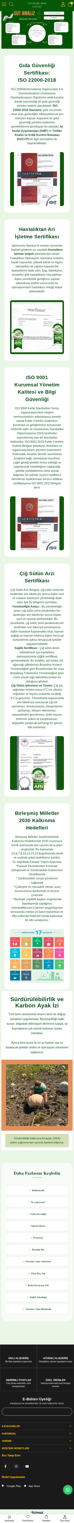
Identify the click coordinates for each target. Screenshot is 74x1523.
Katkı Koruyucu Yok (38, 1285)
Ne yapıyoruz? (38, 1202)
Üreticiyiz (38, 1237)
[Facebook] (5, 1466)
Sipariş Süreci (38, 1225)
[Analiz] (37, 29)
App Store (34, 1486)
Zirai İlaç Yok (38, 1273)
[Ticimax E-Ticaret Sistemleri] (37, 1513)
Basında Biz (38, 1249)
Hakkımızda (38, 1190)
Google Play (13, 1486)
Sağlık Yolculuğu (38, 1297)
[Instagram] (16, 1466)
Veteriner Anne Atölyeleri (38, 1261)
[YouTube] (27, 1466)
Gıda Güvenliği (38, 1214)
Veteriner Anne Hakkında (38, 1309)
